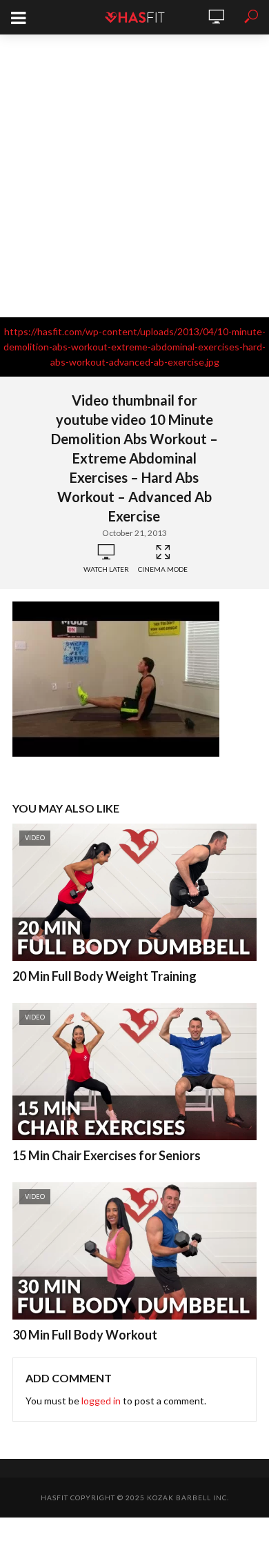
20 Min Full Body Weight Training (104, 976)
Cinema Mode (163, 569)
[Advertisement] (134, 175)
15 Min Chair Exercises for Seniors (106, 1155)
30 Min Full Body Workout (84, 1334)
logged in (101, 1400)
